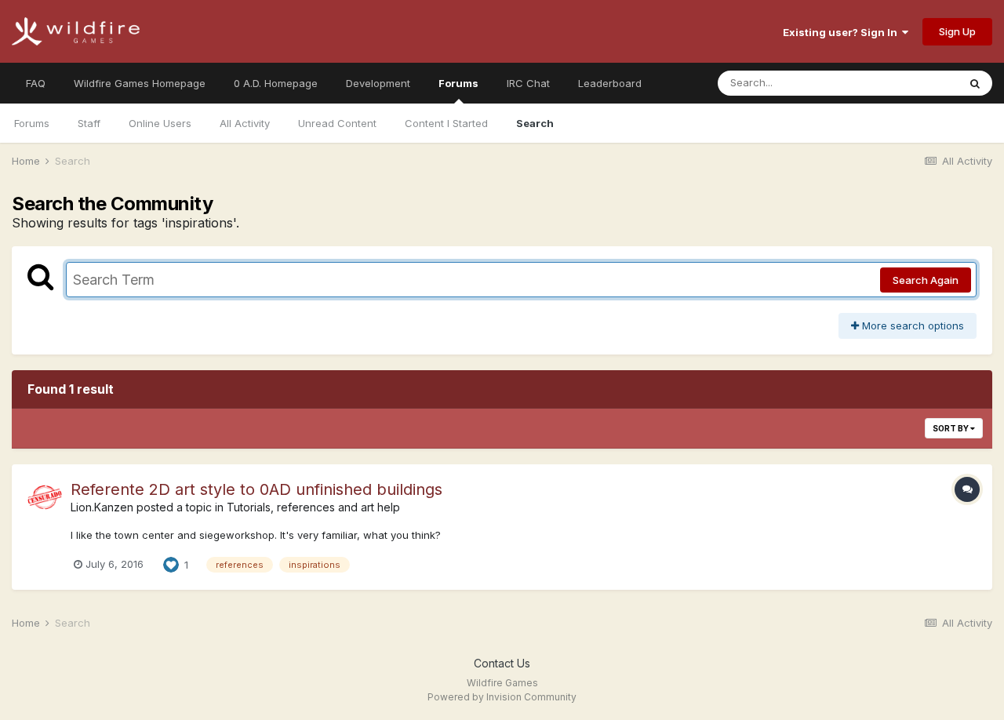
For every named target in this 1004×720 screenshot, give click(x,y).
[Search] (975, 83)
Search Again (926, 280)
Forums (458, 83)
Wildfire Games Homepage (140, 83)
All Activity (245, 123)
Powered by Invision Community (502, 697)
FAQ (35, 83)
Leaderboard (610, 83)
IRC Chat (528, 83)
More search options (911, 325)
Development (378, 83)
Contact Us (502, 663)
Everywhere (909, 83)
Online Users (160, 123)
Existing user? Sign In (842, 32)
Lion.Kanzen (102, 507)
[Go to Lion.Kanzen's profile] (44, 497)
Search (535, 123)
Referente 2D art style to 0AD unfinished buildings (256, 489)
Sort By (951, 428)
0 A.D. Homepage (276, 83)
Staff (89, 123)
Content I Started (446, 123)
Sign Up (957, 31)
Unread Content (337, 123)
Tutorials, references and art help (313, 507)
